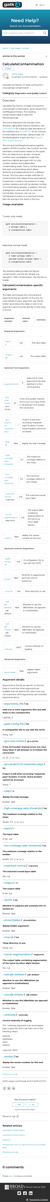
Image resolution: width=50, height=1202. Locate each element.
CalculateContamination (14, 1130)
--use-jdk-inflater (7, 627)
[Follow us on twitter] (19, 1193)
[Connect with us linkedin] (31, 1193)
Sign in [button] (42, 5)
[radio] (18, 1104)
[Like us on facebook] (25, 1193)
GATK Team (17, 74)
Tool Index (15, 48)
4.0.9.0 (26, 48)
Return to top (10, 1074)
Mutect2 (7, 1140)
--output (8, 355)
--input (7, 341)
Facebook (5, 1090)
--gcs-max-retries (7, 400)
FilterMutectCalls (10, 1152)
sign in (11, 1176)
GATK (5, 48)
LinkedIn (14, 1090)
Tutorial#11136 (9, 128)
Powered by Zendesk (38, 1200)
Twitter (9, 1090)
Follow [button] (8, 68)
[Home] (12, 4)
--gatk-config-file (7, 562)
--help (7, 442)
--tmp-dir (8, 591)
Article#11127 (25, 131)
